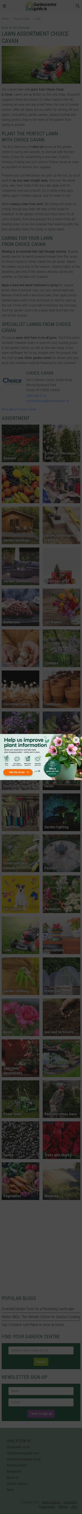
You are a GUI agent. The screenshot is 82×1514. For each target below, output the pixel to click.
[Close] (76, 740)
